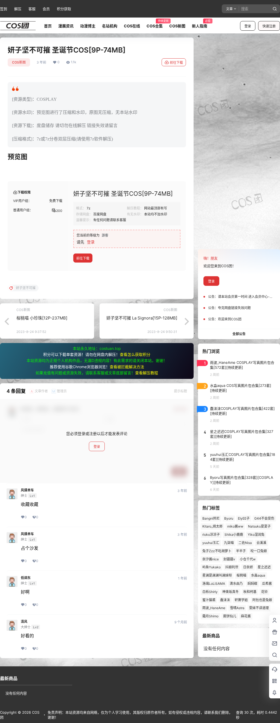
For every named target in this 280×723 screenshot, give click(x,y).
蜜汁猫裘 (208, 600)
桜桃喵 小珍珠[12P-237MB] (41, 318)
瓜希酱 (267, 583)
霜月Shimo (210, 616)
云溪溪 (261, 543)
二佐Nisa (245, 543)
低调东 (26, 578)
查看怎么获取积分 (135, 354)
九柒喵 (229, 543)
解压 (17, 9)
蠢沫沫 (225, 600)
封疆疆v (229, 559)
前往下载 (176, 63)
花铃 (264, 592)
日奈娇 (248, 567)
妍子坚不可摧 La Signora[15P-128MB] (141, 318)
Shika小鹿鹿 (233, 534)
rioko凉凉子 (211, 534)
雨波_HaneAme (213, 608)
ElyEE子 (244, 518)
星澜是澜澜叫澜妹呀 (217, 575)
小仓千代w (248, 559)
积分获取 (64, 9)
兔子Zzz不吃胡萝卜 (216, 551)
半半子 (241, 551)
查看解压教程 (146, 372)
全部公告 (239, 334)
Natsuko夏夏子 (259, 526)
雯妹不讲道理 (259, 608)
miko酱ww (235, 526)
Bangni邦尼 (211, 518)
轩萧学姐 (241, 600)
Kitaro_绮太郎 (212, 526)
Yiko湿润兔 (256, 534)
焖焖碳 (252, 583)
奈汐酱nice (210, 559)
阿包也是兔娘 (262, 600)
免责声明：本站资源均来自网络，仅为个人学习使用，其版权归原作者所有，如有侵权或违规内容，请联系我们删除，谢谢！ (140, 714)
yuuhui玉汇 (210, 543)
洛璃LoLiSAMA (213, 583)
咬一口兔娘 (258, 551)
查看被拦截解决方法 (127, 366)
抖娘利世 (231, 567)
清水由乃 (236, 583)
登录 (247, 26)
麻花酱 (246, 616)
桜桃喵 (241, 575)
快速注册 (269, 26)
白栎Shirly (210, 592)
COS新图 (19, 62)
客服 (32, 9)
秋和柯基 (249, 592)
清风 (24, 621)
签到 (3, 9)
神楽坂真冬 (230, 592)
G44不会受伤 (264, 518)
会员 (46, 9)
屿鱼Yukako (211, 567)
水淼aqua (258, 575)
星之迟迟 (264, 567)
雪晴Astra (237, 608)
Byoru (228, 518)
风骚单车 (27, 490)
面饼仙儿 (229, 616)
